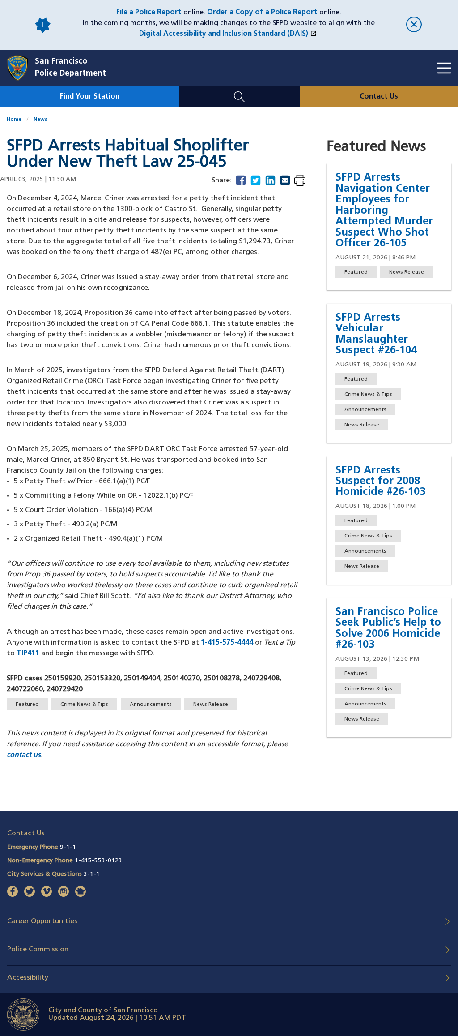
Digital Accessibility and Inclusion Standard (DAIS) (228, 34)
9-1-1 (68, 847)
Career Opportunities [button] (42, 921)
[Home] (21, 68)
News (40, 119)
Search (239, 91)
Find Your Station (89, 96)
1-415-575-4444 (227, 642)
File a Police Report (149, 12)
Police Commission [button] (37, 949)
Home (14, 119)
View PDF (299, 181)
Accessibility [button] (27, 977)
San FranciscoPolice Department (70, 68)
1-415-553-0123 (98, 860)
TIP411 (28, 653)
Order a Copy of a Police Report (262, 12)
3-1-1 (92, 874)
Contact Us (379, 96)
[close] (414, 25)
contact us (24, 755)
